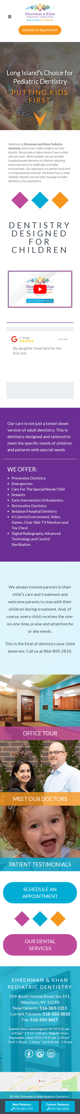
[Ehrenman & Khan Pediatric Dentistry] (40, 12)
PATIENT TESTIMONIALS (40, 864)
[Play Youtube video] (40, 289)
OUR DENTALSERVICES (40, 944)
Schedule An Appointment (40, 30)
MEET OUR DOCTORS (40, 799)
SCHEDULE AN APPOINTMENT (40, 892)
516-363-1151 (53, 1008)
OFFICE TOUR (40, 733)
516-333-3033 (56, 1013)
